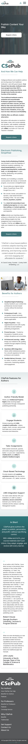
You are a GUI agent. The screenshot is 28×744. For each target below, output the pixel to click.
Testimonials (5, 720)
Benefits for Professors (8, 704)
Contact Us (6, 727)
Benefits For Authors (7, 694)
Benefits (3, 717)
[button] (21, 3)
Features (3, 696)
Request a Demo (11, 35)
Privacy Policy (12, 742)
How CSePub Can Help (8, 691)
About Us (5, 730)
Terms (18, 742)
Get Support (6, 724)
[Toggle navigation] (24, 3)
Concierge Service (6, 709)
